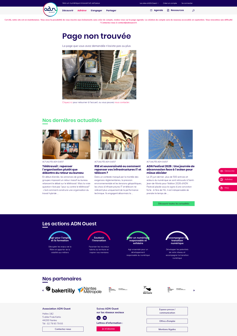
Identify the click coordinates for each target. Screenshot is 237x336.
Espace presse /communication (167, 311)
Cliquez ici (67, 102)
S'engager (96, 10)
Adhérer (82, 10)
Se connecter (187, 3)
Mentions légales (167, 329)
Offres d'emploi (167, 321)
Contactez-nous (63, 329)
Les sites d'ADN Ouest (148, 3)
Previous (42, 290)
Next (194, 290)
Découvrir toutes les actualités (173, 204)
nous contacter (122, 102)
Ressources (177, 10)
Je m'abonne (108, 329)
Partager (111, 10)
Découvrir (67, 10)
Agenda (158, 10)
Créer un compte (170, 3)
